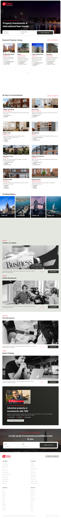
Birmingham (33, 491)
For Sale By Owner (34, 483)
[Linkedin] (53, 456)
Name (5, 444)
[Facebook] (47, 456)
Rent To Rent (4, 481)
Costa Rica (4, 504)
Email (23, 444)
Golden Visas (33, 477)
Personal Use (33, 479)
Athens (32, 506)
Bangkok (32, 509)
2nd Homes (4, 463)
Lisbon (32, 502)
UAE (3, 498)
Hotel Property (5, 464)
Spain (3, 491)
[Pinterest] (58, 456)
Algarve (32, 500)
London (32, 489)
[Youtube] (51, 456)
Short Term (33, 474)
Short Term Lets (5, 466)
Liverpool (32, 495)
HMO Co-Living (5, 470)
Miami (32, 508)
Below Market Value (34, 468)
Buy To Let (4, 468)
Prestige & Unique (34, 481)
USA (3, 500)
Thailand (4, 509)
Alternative (4, 483)
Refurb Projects (5, 472)
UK (3, 489)
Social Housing (5, 477)
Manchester (33, 493)
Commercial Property (6, 474)
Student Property (5, 479)
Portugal (4, 493)
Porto (32, 504)
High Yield (32, 470)
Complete (32, 464)
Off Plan (32, 463)
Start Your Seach (45, 32)
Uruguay (4, 508)
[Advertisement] (30, 83)
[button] (58, 4)
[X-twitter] (55, 456)
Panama (4, 502)
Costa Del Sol (33, 498)
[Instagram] (49, 456)
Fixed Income (33, 472)
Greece (3, 495)
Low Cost (32, 466)
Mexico (3, 506)
